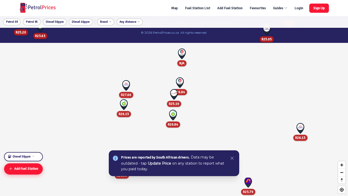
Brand (104, 22)
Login (299, 8)
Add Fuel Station (230, 8)
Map (174, 8)
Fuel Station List (197, 8)
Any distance (127, 22)
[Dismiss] (232, 158)
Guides (278, 8)
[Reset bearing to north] (341, 179)
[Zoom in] (341, 165)
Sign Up (319, 8)
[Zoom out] (341, 172)
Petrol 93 (12, 22)
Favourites (258, 8)
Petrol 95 (32, 22)
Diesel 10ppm (81, 22)
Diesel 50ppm (55, 22)
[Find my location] (341, 189)
